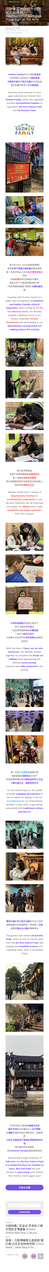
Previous (8, 1222)
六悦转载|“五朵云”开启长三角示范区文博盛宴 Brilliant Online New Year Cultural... (24, 1229)
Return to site (14, 2)
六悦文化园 (24, 1187)
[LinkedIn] (25, 1256)
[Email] (34, 1256)
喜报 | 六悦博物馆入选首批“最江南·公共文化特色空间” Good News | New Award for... (24, 1243)
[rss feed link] (40, 1256)
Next (7, 1237)
